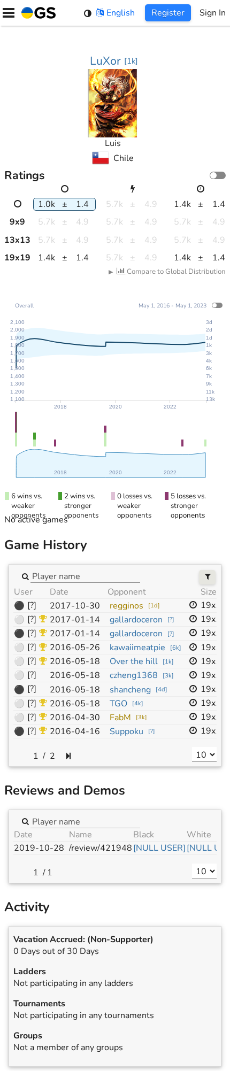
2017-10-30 (75, 606)
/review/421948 (100, 848)
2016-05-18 (75, 661)
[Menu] (8, 13)
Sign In (213, 13)
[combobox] (85, 576)
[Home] (36, 12)
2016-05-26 (75, 647)
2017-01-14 (75, 620)
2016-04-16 (75, 731)
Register (168, 13)
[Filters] (207, 577)
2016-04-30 (75, 717)
